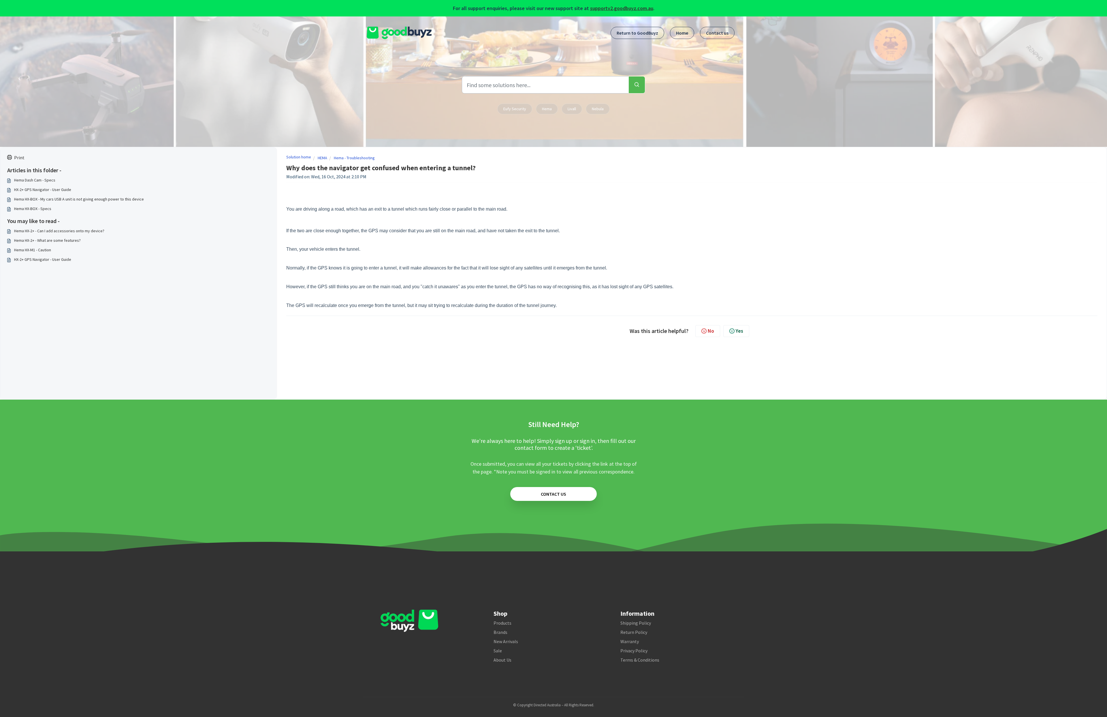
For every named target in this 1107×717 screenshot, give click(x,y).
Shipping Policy (635, 623)
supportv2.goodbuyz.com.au (621, 8)
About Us (502, 660)
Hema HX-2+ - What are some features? (47, 240)
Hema (547, 108)
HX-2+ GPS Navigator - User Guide (42, 189)
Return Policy (633, 632)
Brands (500, 632)
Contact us (717, 33)
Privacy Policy (633, 651)
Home (682, 33)
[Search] (636, 84)
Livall (572, 108)
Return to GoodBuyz (637, 33)
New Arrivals (506, 641)
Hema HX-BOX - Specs (32, 208)
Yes (739, 330)
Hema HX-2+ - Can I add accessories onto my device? (59, 230)
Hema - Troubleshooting (354, 157)
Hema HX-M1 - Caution (32, 249)
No (711, 330)
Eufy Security (514, 108)
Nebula (598, 108)
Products (502, 623)
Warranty (629, 641)
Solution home (298, 157)
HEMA (322, 157)
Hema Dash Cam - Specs (34, 180)
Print (19, 157)
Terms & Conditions (639, 660)
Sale (498, 651)
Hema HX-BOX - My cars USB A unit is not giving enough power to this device (79, 199)
